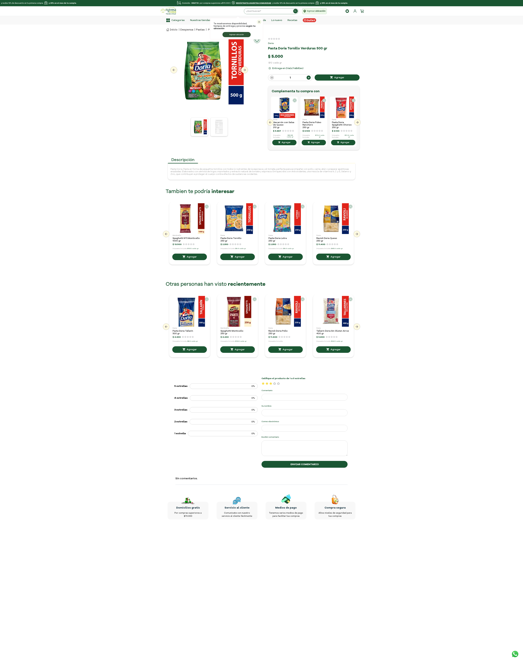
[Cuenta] (355, 11)
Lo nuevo (276, 20)
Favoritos (347, 11)
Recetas (292, 20)
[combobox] (271, 11)
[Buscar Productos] (295, 11)
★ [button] (263, 383)
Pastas (200, 29)
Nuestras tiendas (200, 20)
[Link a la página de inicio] (172, 29)
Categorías (178, 20)
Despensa (186, 29)
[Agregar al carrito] (337, 77)
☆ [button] (274, 383)
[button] (270, 122)
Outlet (310, 20)
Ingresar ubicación (236, 34)
